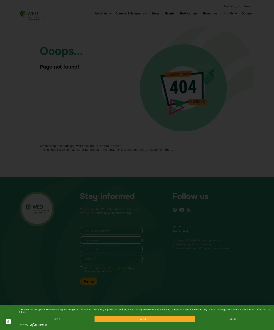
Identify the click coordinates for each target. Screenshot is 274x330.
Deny (57, 318)
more (233, 318)
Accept (145, 318)
